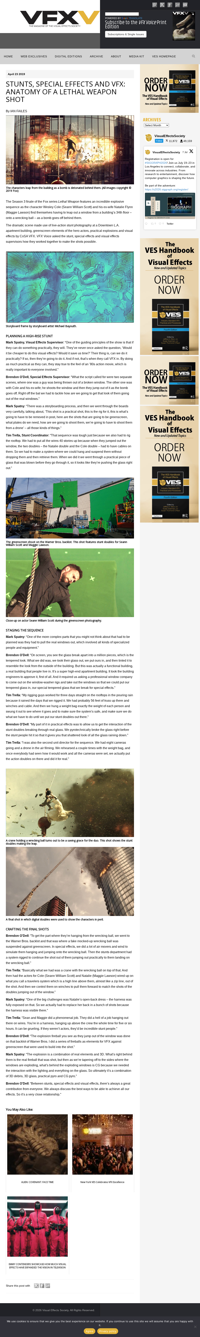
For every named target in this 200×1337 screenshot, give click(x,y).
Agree (89, 1331)
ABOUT (116, 56)
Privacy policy (107, 1331)
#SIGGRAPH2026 (156, 162)
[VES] (154, 4)
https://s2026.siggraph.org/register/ (166, 189)
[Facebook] (170, 4)
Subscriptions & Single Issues (126, 34)
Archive (96, 56)
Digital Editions (68, 56)
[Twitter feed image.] (170, 206)
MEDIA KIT (136, 56)
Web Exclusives (34, 56)
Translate (135, 18)
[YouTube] (185, 4)
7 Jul (185, 152)
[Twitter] (162, 4)
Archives (152, 119)
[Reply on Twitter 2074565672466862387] (147, 224)
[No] (195, 1327)
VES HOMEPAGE (164, 56)
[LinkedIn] (177, 4)
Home (8, 56)
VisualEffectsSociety (166, 152)
